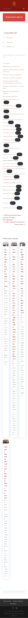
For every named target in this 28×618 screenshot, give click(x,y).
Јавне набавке (18, 601)
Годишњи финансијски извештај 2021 (9, 207)
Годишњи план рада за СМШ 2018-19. (11, 179)
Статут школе (6, 63)
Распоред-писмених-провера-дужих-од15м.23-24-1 (11, 108)
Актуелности (9, 37)
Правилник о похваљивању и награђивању (12, 78)
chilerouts (13, 33)
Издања (13, 604)
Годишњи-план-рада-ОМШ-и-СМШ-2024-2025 (11, 99)
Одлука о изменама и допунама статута (10, 163)
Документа (7, 601)
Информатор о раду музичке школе (11, 66)
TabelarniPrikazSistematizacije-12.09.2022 (10, 136)
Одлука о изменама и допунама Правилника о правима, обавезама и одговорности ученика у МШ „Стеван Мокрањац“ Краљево (14, 169)
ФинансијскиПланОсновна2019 (8, 193)
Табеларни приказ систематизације (9, 129)
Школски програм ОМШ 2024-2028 (9, 105)
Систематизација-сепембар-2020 (8, 125)
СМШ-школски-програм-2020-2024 (9, 190)
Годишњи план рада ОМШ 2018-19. (11, 182)
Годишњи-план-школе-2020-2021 (8, 139)
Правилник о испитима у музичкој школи (12, 74)
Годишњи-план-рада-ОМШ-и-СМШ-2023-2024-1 (11, 148)
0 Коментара (9, 42)
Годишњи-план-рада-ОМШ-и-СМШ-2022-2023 (11, 142)
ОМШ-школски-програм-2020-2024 (9, 186)
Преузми (6, 102)
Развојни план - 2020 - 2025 (7, 157)
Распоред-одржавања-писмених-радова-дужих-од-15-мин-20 (13, 114)
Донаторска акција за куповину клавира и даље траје (5, 268)
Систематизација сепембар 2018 (10, 96)
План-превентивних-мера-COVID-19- (9, 154)
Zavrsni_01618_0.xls (6, 203)
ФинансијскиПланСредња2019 (8, 198)
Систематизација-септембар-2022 (9, 132)
